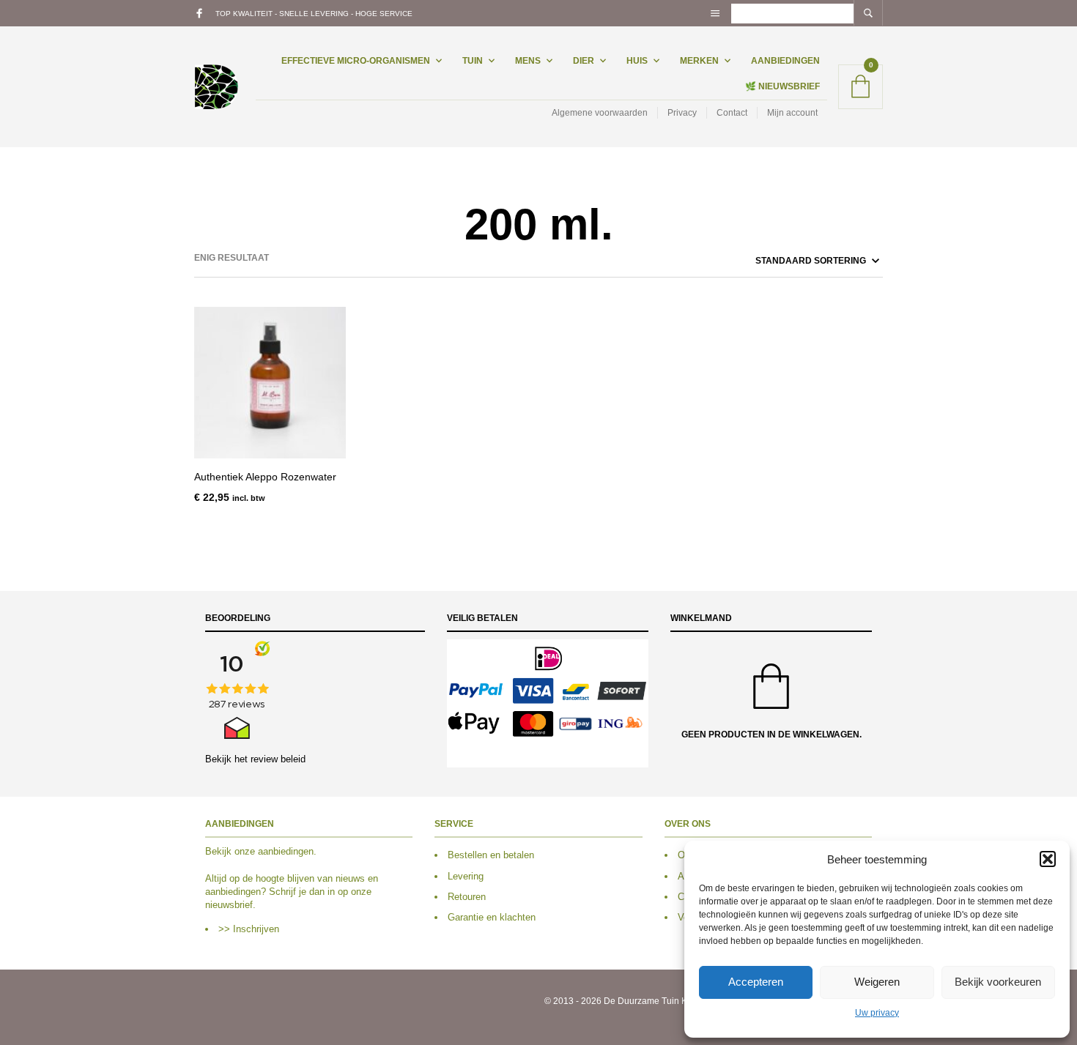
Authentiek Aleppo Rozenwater (265, 477)
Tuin (472, 61)
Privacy (682, 113)
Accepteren (755, 981)
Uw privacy (877, 1013)
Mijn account (792, 113)
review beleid (278, 759)
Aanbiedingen (785, 61)
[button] (1047, 859)
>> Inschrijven (248, 928)
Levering (466, 876)
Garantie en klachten (492, 917)
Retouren (467, 896)
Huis (637, 61)
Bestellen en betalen (491, 854)
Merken (699, 61)
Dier (583, 61)
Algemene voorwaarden (600, 113)
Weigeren (877, 981)
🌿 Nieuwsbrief (782, 86)
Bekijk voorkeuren (998, 981)
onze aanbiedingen (274, 851)
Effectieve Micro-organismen (355, 61)
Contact (732, 113)
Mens (528, 61)
